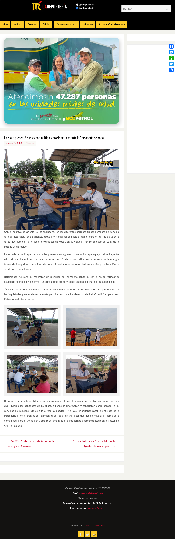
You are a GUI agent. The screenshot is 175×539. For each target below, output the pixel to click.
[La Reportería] (81, 534)
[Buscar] (166, 9)
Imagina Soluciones (95, 508)
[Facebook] (171, 46)
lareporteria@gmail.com (91, 493)
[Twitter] (171, 64)
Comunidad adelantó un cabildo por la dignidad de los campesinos (94, 444)
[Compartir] (171, 70)
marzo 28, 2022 (14, 143)
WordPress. (100, 526)
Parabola (87, 526)
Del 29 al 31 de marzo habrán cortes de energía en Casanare (31, 444)
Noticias (30, 143)
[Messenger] (171, 52)
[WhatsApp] (171, 58)
